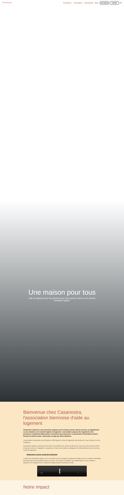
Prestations (67, 3)
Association (78, 3)
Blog (96, 3)
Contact (114, 3)
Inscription (104, 3)
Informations (89, 3)
